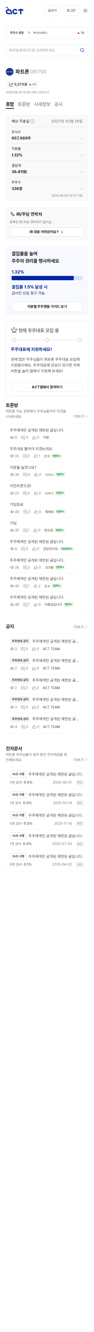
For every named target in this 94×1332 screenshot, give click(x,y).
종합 (10, 104)
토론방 (24, 104)
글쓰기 (52, 10)
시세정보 (42, 104)
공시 (58, 104)
